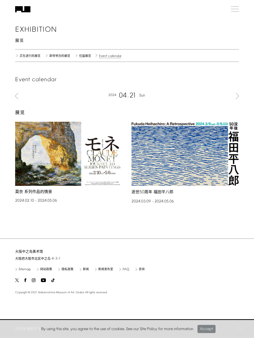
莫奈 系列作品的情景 (33, 192)
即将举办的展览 (59, 56)
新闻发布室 (105, 269)
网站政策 (46, 269)
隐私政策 (67, 269)
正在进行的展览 (30, 56)
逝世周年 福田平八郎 (152, 192)
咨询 (142, 269)
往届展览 (85, 56)
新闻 (86, 269)
